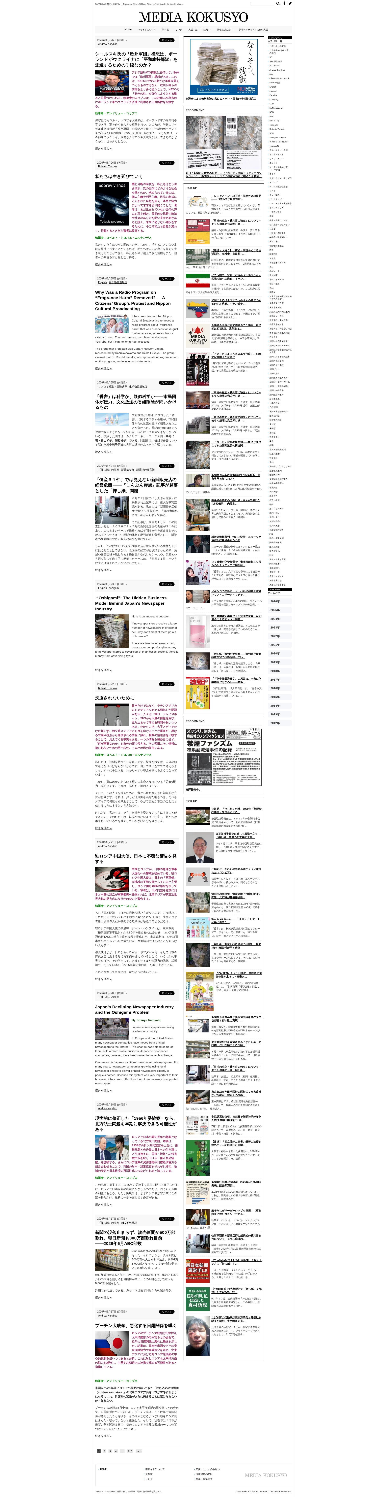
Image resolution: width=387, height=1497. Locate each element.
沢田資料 (273, 458)
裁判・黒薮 (274, 525)
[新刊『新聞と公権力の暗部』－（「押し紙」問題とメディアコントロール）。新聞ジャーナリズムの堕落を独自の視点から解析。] (224, 143)
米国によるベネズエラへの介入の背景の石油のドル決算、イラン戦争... (236, 302)
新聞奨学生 (274, 373)
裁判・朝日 (274, 513)
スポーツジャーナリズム (280, 178)
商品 (271, 288)
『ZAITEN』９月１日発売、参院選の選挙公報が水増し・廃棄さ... (239, 975)
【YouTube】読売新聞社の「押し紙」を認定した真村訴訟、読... (236, 1290)
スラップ (273, 182)
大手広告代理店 (276, 303)
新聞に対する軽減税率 (279, 356)
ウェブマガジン (276, 159)
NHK (271, 116)
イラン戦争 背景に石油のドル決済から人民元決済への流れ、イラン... (236, 277)
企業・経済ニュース (278, 220)
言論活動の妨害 (276, 530)
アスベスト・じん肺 (278, 150)
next (139, 1451)
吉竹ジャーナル (276, 279)
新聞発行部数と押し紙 (279, 382)
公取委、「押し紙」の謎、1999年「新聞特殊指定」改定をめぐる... (236, 810)
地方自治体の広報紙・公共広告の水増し (280, 297)
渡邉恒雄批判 (275, 471)
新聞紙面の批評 (276, 395)
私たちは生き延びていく (119, 176)
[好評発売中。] (224, 756)
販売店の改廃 (275, 542)
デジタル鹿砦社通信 (278, 186)
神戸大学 (273, 492)
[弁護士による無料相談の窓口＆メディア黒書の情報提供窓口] (224, 67)
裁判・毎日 (274, 517)
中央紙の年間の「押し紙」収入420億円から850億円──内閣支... (235, 502)
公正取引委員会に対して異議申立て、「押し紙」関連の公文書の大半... (238, 835)
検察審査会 (274, 437)
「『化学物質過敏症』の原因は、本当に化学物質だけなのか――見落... (236, 680)
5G (270, 57)
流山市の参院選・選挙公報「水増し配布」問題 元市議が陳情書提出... (236, 895)
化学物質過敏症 (118, 282)
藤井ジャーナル (276, 509)
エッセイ (273, 163)
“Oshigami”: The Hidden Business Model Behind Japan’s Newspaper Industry (131, 603)
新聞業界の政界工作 (278, 378)
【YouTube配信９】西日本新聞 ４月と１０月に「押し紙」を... (236, 1262)
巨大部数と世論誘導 (278, 320)
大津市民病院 (275, 307)
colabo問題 (274, 82)
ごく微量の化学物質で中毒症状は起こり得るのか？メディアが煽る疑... (236, 563)
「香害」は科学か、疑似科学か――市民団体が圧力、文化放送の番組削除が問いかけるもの (136, 402)
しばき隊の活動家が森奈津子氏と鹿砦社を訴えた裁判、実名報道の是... (236, 1319)
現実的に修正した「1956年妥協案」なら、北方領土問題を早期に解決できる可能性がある (136, 1124)
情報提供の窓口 (225, 29)
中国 (271, 216)
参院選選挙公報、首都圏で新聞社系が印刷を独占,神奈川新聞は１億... (236, 1118)
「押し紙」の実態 (108, 469)
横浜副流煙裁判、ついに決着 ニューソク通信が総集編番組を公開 (236, 538)
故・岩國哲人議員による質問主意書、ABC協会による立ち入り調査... (236, 618)
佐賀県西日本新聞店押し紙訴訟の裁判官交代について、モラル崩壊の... (236, 1237)
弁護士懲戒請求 (276, 324)
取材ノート (274, 271)
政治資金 (273, 337)
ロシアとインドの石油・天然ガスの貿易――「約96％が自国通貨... (236, 197)
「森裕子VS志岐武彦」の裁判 (279, 51)
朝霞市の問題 (275, 420)
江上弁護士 (274, 454)
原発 (271, 267)
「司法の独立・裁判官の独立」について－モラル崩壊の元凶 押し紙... (236, 1068)
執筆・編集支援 (204, 1479)
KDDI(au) (273, 99)
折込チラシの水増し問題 (280, 329)
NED (271, 112)
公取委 (272, 229)
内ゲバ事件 (274, 241)
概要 (271, 445)
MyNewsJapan (276, 108)
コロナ (272, 174)
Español (273, 95)
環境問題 (273, 487)
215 (130, 1451)
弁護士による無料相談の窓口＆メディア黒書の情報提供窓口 (221, 98)
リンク (178, 29)
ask (271, 74)
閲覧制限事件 (275, 564)
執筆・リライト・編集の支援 (253, 29)
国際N (272, 292)
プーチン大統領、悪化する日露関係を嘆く (136, 1325)
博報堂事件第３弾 (277, 263)
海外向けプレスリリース (280, 466)
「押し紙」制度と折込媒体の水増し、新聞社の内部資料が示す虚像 (236, 946)
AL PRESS (274, 66)
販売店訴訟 (274, 547)
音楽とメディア (276, 576)
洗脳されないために (115, 697)
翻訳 (271, 504)
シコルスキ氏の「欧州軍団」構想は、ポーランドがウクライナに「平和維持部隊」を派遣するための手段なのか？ (136, 59)
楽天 (271, 441)
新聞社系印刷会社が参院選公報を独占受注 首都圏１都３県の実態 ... (237, 1019)
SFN (271, 133)
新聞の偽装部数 (276, 361)
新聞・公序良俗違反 (278, 341)
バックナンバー (276, 199)
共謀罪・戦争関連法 (278, 237)
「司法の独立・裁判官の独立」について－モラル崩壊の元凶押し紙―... (236, 394)
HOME (128, 29)
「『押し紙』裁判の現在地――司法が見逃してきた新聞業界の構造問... (236, 444)
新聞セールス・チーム (279, 345)
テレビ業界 (274, 195)
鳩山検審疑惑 (275, 580)
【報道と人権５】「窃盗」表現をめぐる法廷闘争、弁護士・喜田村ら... (236, 252)
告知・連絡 (274, 284)
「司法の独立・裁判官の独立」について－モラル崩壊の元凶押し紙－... (236, 222)
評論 (271, 534)
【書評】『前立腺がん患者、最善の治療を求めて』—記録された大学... (236, 1143)
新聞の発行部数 (276, 365)
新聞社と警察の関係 (278, 386)
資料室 (165, 29)
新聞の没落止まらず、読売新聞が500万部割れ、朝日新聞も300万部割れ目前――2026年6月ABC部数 (135, 1238)
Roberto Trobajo (107, 166)
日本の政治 (274, 403)
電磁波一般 (274, 572)
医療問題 (273, 254)
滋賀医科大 (274, 475)
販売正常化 (274, 551)
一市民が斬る (275, 212)
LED (271, 104)
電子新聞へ (274, 568)
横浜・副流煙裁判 (277, 449)
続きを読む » (103, 148)
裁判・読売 (274, 521)
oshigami (114, 587)
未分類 (272, 424)
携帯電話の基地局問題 (279, 333)
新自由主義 (274, 399)
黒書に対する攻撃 (277, 585)
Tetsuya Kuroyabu (277, 137)
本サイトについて (147, 29)
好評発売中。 (193, 789)
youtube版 (274, 146)
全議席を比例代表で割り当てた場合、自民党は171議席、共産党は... (236, 327)
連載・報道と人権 (277, 559)
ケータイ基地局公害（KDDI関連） (278, 168)
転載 (271, 555)
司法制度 (273, 275)
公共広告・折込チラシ (279, 225)
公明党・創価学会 (277, 233)
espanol (273, 91)
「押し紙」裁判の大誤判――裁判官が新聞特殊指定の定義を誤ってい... (236, 655)
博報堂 (272, 258)
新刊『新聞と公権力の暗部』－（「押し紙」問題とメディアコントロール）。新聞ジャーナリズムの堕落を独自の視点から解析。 (224, 175)
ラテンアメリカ (276, 208)
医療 (271, 250)
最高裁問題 (274, 416)
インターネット (276, 154)
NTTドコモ (274, 121)
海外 (271, 462)
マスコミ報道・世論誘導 (112, 386)
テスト (272, 191)
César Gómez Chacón (279, 78)
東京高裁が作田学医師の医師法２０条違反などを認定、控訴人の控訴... (236, 1093)
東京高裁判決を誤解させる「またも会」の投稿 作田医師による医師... (236, 1044)
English (102, 282)
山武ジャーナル (276, 316)
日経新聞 (273, 407)
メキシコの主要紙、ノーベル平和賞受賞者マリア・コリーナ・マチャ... (236, 593)
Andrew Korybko (107, 43)
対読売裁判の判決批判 (279, 312)
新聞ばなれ (127, 469)
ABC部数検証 (129, 1222)
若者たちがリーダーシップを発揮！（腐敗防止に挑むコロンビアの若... (236, 1212)
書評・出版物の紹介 (278, 411)
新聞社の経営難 (145, 469)
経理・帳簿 (274, 500)
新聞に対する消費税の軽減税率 (280, 351)
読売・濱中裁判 (276, 538)
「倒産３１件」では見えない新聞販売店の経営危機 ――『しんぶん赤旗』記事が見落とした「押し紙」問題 (136, 485)
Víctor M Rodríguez (278, 142)
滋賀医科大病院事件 (278, 479)
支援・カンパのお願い (199, 29)
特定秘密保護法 (276, 483)
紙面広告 (273, 496)
